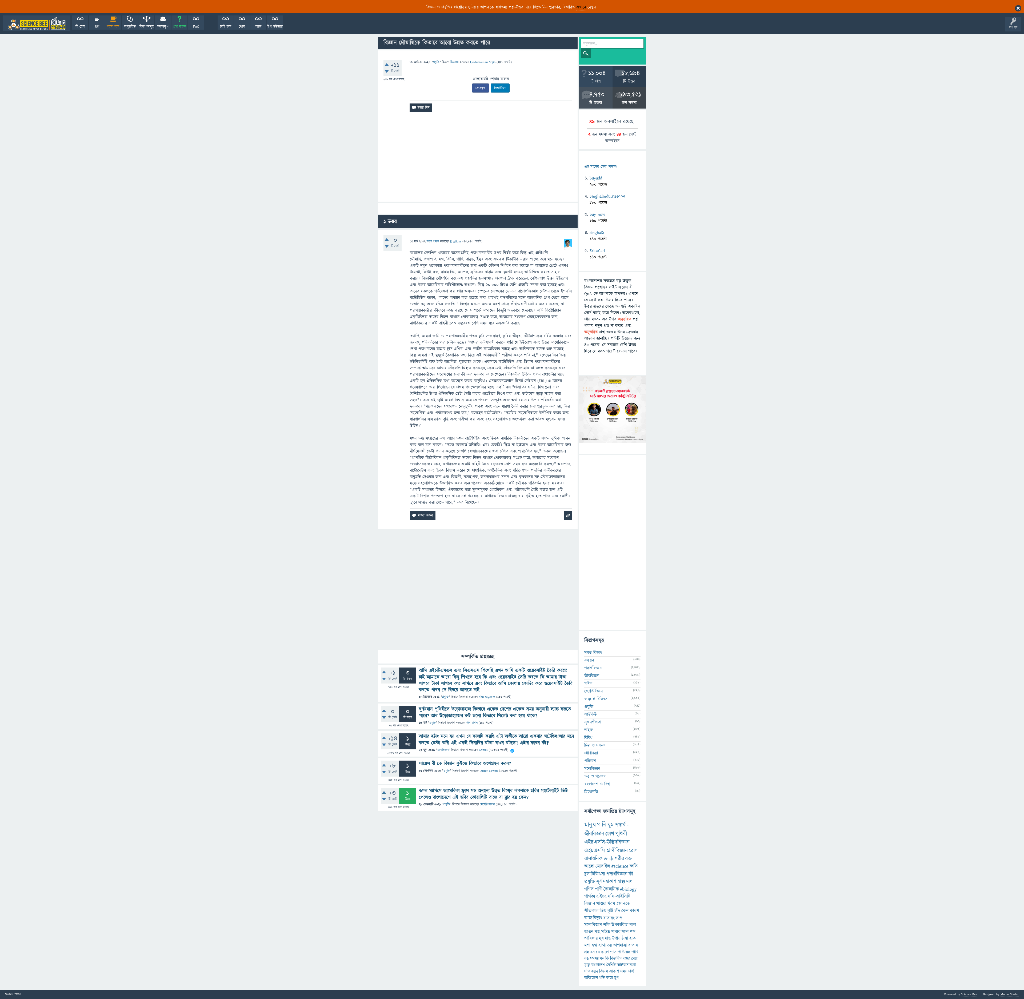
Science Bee (969, 994)
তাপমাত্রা (620, 945)
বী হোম (80, 26)
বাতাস (633, 945)
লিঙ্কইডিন (500, 88)
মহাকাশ (609, 881)
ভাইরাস (623, 965)
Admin (483, 750)
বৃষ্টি (610, 911)
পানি (601, 825)
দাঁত (587, 971)
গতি (602, 978)
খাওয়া (601, 903)
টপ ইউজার (275, 26)
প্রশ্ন (97, 26)
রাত (606, 918)
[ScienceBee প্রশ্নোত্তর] (36, 23)
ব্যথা (633, 965)
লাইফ (588, 730)
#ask (608, 858)
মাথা (630, 881)
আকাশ (614, 971)
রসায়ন (595, 952)
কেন (625, 911)
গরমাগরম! (113, 26)
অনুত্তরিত (130, 26)
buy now (597, 214)
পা (619, 952)
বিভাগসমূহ (146, 26)
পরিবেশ (590, 761)
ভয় (609, 945)
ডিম (603, 911)
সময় (623, 971)
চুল (587, 874)
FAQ (196, 26)
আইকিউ (590, 714)
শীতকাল (591, 911)
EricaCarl (597, 251)
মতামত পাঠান (13, 994)
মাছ (608, 938)
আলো (589, 866)
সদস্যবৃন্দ (163, 26)
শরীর (619, 858)
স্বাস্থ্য (621, 881)
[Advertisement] (477, 159)
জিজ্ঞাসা (454, 62)
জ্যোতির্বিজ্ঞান (593, 691)
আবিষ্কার (591, 938)
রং (613, 918)
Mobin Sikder (1010, 994)
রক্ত (628, 858)
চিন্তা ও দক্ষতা (594, 745)
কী (631, 874)
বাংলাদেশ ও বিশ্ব (597, 784)
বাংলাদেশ (598, 965)
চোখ (609, 834)
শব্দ (632, 932)
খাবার (616, 932)
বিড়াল (603, 971)
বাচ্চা (626, 958)
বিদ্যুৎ (597, 918)
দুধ (601, 938)
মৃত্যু (587, 965)
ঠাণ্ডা (625, 938)
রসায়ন (589, 660)
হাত (632, 938)
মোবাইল (602, 866)
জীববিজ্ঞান (591, 676)
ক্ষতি (634, 866)
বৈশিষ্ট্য (611, 965)
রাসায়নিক (593, 858)
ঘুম (610, 825)
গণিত (588, 683)
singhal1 (597, 232)
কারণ (634, 911)
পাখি (634, 952)
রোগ (633, 850)
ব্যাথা (602, 945)
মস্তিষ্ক (605, 932)
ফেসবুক (480, 88)
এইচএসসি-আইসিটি (613, 896)
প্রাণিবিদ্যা (591, 753)
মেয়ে (634, 958)
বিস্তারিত (616, 958)
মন (602, 958)
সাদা (625, 932)
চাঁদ (617, 911)
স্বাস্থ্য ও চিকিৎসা (596, 699)
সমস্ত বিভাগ (593, 653)
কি (607, 958)
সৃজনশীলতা (592, 722)
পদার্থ (620, 825)
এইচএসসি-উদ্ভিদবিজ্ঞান (607, 842)
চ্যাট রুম (225, 26)
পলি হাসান (472, 723)
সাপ (619, 918)
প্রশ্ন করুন (179, 26)
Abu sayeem (487, 697)
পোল (242, 26)
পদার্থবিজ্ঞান (593, 668)
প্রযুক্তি (436, 62)
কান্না (609, 978)
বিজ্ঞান (589, 903)
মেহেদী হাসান (487, 804)
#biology (628, 889)
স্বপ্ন (594, 945)
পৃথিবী (621, 834)
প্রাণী (598, 889)
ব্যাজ (258, 26)
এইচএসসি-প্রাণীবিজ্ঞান (606, 850)
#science (620, 866)
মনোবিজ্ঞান (443, 750)
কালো (605, 952)
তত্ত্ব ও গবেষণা (595, 776)
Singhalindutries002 (607, 196)
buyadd (596, 178)
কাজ (588, 918)
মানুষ (590, 824)
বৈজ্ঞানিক (611, 889)
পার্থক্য (589, 896)
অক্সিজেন (591, 978)
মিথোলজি (591, 792)
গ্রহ (586, 952)
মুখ (616, 978)
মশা (587, 945)
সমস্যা (594, 958)
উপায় (616, 938)
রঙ (586, 958)
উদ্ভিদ (626, 952)
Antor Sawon (489, 771)
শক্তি (606, 925)
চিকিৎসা (598, 874)
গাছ (597, 932)
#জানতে (623, 903)
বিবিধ (588, 738)
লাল (633, 925)
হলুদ (594, 971)
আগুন (588, 932)
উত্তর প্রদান (433, 241)
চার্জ (631, 971)
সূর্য (599, 881)
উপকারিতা (620, 925)
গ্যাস (613, 952)
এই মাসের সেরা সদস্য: (600, 167)
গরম (611, 903)
